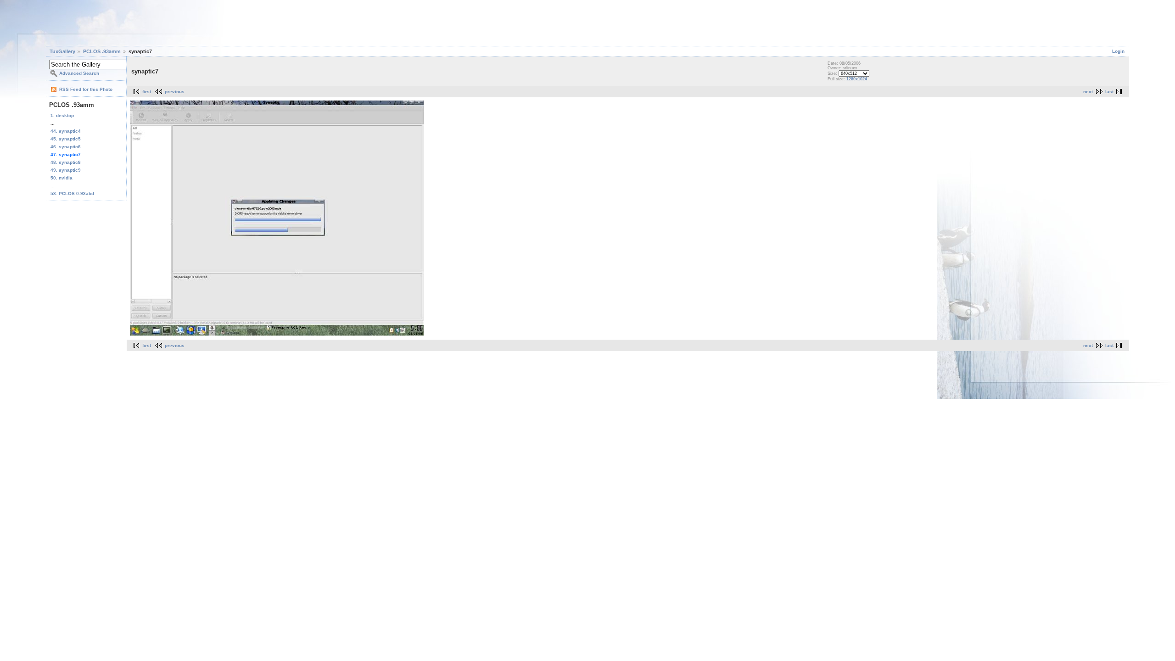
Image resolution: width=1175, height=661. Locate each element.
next (1088, 91)
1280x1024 (856, 79)
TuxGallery (62, 51)
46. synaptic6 (65, 146)
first (146, 91)
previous (175, 91)
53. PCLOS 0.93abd (72, 193)
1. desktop (62, 115)
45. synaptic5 (65, 138)
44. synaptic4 (65, 131)
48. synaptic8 (65, 162)
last (1109, 91)
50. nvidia (61, 177)
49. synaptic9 (65, 170)
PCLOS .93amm (102, 51)
